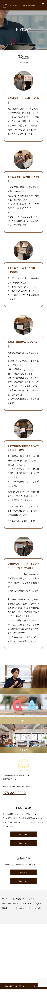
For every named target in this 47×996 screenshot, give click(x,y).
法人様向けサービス (10, 903)
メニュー (32, 899)
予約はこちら (23, 843)
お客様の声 (23, 872)
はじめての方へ (18, 899)
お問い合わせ (23, 834)
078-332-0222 (14, 793)
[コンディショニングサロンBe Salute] (19, 5)
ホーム (4, 899)
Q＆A (38, 903)
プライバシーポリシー (36, 908)
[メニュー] (43, 4)
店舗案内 (5, 908)
